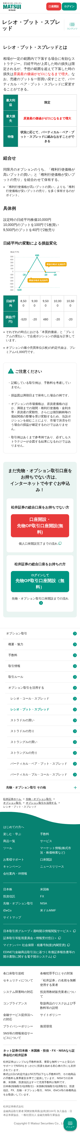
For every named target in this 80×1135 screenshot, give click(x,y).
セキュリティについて (18, 980)
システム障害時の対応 (18, 992)
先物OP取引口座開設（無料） (40, 581)
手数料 (12, 655)
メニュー (70, 1127)
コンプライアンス (15, 1003)
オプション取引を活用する (26, 687)
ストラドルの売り (22, 731)
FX (42, 896)
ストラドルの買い (22, 720)
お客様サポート (13, 859)
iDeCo (7, 910)
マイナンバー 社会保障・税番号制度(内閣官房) (34, 945)
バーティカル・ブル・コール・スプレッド (38, 774)
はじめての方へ (13, 827)
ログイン (69, 6)
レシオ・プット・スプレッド (29, 709)
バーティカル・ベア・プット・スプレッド (38, 763)
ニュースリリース (52, 866)
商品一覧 (9, 841)
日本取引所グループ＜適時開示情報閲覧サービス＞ (37, 931)
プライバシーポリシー (18, 1026)
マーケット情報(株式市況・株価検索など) (55, 850)
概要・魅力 (15, 644)
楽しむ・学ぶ (12, 834)
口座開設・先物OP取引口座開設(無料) (40, 525)
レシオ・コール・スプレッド (29, 698)
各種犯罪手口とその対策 (56, 973)
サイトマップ (12, 917)
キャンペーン (12, 866)
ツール (7, 848)
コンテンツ (72, 28)
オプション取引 (16, 633)
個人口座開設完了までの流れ (38, 543)
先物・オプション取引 (18, 903)
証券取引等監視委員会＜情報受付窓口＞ (30, 938)
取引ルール (15, 676)
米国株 (44, 889)
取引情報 (14, 666)
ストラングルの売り (23, 752)
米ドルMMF (48, 910)
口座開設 (54, 6)
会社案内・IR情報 (15, 873)
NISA (43, 903)
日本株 (7, 889)
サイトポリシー (50, 1015)
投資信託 (9, 896)
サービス (46, 841)
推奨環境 (46, 1026)
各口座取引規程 (13, 973)
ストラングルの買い (23, 742)
